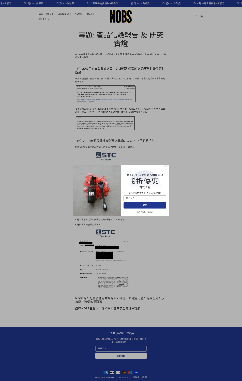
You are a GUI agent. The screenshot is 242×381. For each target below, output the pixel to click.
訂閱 (145, 205)
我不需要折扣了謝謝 (145, 212)
